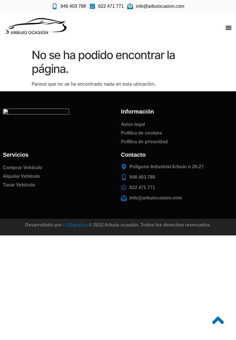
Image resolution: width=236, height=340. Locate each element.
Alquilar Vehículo (21, 176)
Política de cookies (141, 133)
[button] (228, 28)
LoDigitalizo (75, 224)
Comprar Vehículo (22, 167)
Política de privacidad (144, 141)
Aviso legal (133, 124)
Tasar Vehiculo (19, 184)
